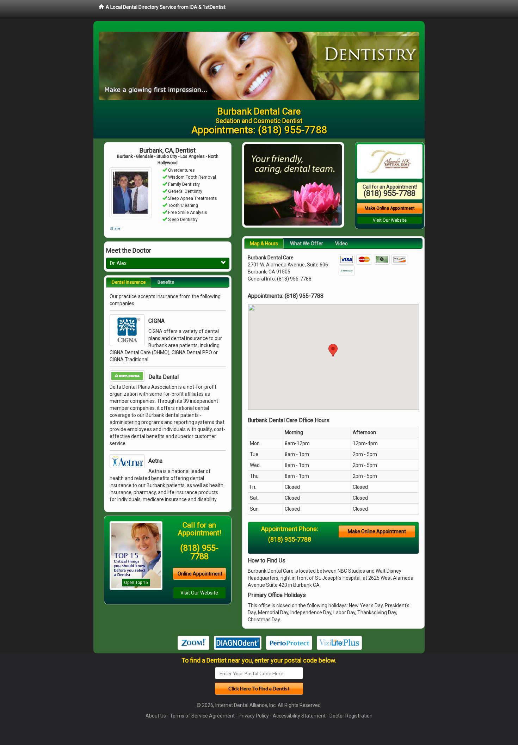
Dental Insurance (129, 282)
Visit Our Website (199, 593)
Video (341, 243)
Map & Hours (264, 243)
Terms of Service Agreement (202, 716)
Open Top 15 (136, 582)
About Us (156, 716)
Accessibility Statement (299, 716)
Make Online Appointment (390, 208)
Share (115, 228)
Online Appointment (200, 574)
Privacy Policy (254, 716)
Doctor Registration (350, 716)
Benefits (166, 282)
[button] (333, 350)
